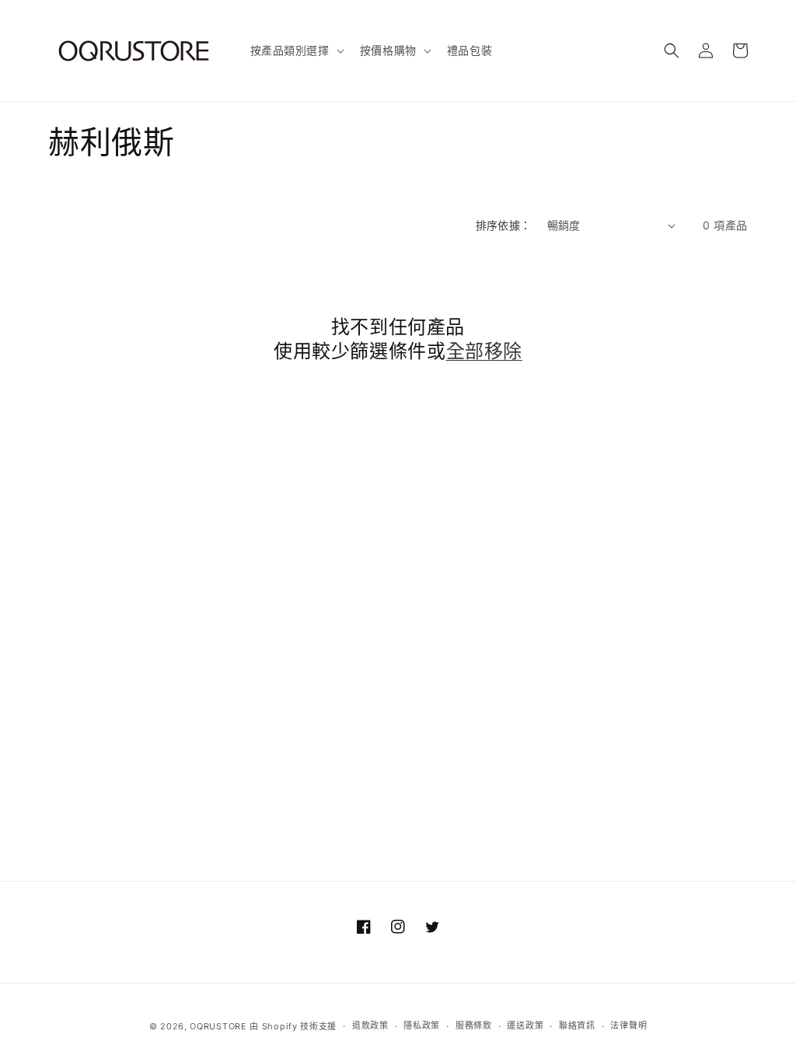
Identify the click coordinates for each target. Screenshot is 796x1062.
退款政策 (370, 1025)
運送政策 (525, 1025)
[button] (296, 50)
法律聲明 (628, 1025)
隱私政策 (421, 1025)
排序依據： (504, 225)
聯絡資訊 (577, 1025)
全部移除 (484, 351)
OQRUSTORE (218, 1026)
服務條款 (474, 1025)
